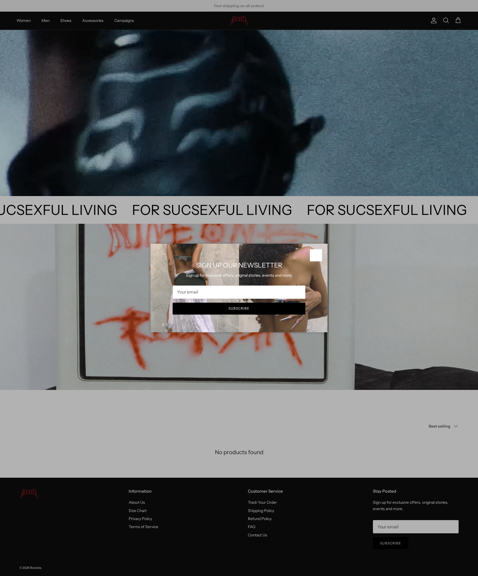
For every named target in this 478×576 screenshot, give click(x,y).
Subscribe (239, 308)
